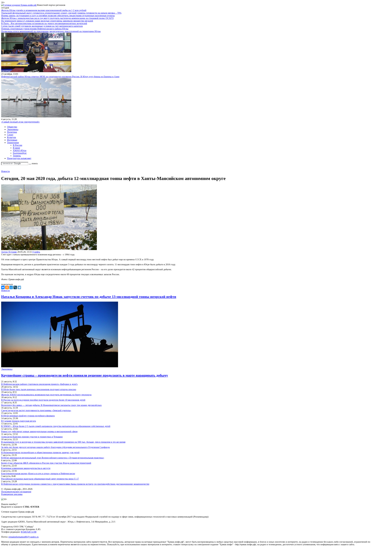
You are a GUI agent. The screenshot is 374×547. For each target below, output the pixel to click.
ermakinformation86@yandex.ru (23, 537)
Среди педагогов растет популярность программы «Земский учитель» (36, 410)
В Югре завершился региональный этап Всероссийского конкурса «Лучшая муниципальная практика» (52, 457)
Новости (5, 171)
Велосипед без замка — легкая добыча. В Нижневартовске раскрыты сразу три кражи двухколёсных (51, 405)
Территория (13, 142)
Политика (12, 132)
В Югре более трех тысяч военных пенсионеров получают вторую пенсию (38, 389)
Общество (12, 127)
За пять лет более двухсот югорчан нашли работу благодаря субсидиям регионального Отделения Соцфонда (55, 447)
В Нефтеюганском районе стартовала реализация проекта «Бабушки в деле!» (39, 384)
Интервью (12, 140)
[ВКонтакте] (3, 287)
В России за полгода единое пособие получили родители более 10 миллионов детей (43, 400)
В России (17, 145)
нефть (37, 252)
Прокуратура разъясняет (19, 158)
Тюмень (17, 155)
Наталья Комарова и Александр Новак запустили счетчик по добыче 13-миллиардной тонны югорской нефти (88, 297)
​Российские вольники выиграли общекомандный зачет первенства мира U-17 (40, 479)
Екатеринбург (20, 153)
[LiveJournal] (15, 287)
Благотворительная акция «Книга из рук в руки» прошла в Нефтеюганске (38, 473)
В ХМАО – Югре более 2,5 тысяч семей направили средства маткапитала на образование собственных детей (55, 426)
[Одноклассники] (7, 287)
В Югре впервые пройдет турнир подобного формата (28, 415)
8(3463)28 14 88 (28, 532)
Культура (11, 137)
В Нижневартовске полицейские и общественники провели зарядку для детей (40, 452)
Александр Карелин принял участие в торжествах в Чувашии (32, 436)
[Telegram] (19, 287)
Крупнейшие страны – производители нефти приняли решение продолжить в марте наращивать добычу (84, 375)
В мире (16, 148)
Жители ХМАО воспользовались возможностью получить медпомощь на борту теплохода (46, 394)
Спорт (10, 134)
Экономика (12, 129)
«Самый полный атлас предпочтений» (20, 122)
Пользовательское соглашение (16, 491)
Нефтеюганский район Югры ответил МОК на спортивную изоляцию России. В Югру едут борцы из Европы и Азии (60, 76)
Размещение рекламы (11, 494)
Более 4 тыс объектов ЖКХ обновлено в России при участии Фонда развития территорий (46, 463)
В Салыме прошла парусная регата (18, 421)
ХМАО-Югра (19, 150)
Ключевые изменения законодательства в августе (25, 468)
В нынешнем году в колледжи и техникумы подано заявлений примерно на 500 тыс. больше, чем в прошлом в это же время (63, 442)
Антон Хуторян (9, 252)
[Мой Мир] (11, 287)
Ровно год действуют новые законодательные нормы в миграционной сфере (39, 431)
